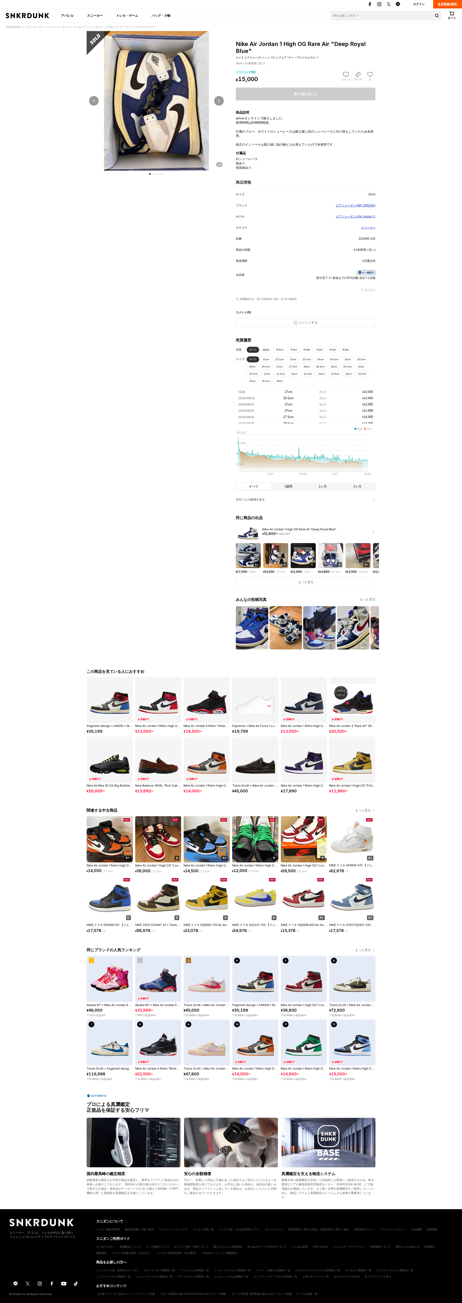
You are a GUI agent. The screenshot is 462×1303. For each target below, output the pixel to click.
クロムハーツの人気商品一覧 (231, 1276)
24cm (320, 359)
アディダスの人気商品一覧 (193, 1276)
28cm (307, 366)
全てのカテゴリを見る (347, 1276)
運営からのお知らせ (407, 1246)
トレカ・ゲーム (127, 15)
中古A (293, 349)
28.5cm (320, 366)
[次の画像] (219, 101)
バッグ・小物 (161, 15)
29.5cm (347, 366)
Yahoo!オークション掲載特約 (220, 1253)
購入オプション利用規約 (228, 1246)
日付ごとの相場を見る (250, 499)
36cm (279, 381)
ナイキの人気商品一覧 (358, 1270)
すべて (253, 349)
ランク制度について (157, 1246)
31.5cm (280, 373)
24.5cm (334, 359)
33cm (321, 373)
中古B (306, 349)
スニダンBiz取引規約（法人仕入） (132, 1253)
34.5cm (362, 373)
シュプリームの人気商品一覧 (113, 1276)
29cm (334, 366)
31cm (267, 373)
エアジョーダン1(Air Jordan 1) (355, 216)
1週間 (288, 486)
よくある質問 (300, 1246)
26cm (252, 366)
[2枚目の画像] (152, 174)
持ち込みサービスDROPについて (267, 1246)
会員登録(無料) (447, 4)
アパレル (67, 15)
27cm (279, 366)
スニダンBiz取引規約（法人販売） (177, 1253)
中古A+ (280, 349)
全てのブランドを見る (378, 1276)
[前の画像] (94, 101)
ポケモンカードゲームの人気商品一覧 (317, 1270)
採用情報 (432, 1229)
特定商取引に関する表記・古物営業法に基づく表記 (318, 1229)
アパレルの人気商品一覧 (194, 1270)
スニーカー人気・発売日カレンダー (117, 1270)
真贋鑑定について (130, 1246)
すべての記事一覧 (307, 1293)
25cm (348, 359)
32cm (294, 373)
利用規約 (429, 1246)
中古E (345, 349)
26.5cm (266, 366)
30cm (361, 366)
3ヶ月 (357, 486)
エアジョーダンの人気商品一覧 (394, 1270)
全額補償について (380, 1246)
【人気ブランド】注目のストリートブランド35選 (125, 1293)
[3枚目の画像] (155, 174)
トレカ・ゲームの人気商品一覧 (232, 1270)
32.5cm (308, 373)
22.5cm (280, 359)
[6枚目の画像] (163, 174)
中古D (332, 349)
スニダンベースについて (173, 1229)
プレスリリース (274, 1229)
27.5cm (293, 366)
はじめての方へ (105, 1246)
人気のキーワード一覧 (315, 1276)
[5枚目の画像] (160, 174)
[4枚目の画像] (158, 174)
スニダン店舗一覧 (203, 1229)
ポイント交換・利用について (191, 1246)
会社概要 (416, 1229)
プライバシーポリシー (393, 1229)
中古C (319, 349)
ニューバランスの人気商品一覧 (154, 1276)
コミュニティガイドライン (349, 1246)
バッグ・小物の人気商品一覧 (273, 1270)
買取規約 (101, 1253)
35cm (252, 381)
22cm (266, 359)
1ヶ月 (323, 486)
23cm (293, 359)
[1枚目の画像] (150, 174)
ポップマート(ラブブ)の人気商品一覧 (275, 1276)
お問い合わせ (320, 1246)
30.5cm (253, 373)
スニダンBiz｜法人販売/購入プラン (239, 1229)
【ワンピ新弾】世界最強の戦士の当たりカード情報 (261, 1293)
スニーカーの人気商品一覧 (159, 1270)
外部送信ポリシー (364, 1229)
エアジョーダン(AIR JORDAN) (355, 205)
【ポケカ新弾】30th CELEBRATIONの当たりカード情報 (193, 1293)
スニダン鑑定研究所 (108, 1229)
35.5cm (266, 381)
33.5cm (335, 373)
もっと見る (367, 599)
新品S (266, 349)
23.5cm (307, 359)
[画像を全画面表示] (156, 101)
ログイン (419, 4)
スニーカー (95, 15)
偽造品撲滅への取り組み (139, 1229)
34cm (349, 373)
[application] (305, 454)
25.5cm (361, 359)
